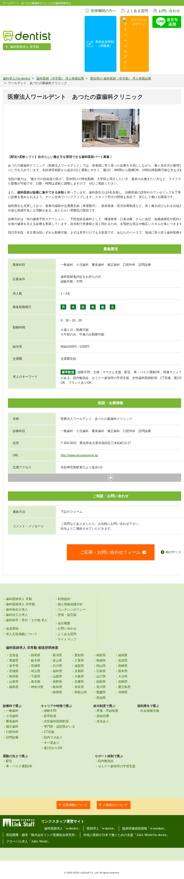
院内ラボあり (53, 737)
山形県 (13, 681)
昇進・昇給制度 (107, 710)
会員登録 (12, 628)
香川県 (101, 687)
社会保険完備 (149, 710)
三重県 (79, 660)
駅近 (9, 761)
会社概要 (64, 623)
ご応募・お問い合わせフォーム (110, 552)
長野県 (57, 681)
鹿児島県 (124, 687)
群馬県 (35, 655)
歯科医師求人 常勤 (19, 599)
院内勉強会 (106, 761)
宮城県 (13, 671)
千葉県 (35, 676)
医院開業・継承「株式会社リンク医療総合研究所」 (42, 835)
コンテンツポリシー (72, 609)
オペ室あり (51, 742)
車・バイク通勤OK (19, 766)
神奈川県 (37, 687)
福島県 (13, 687)
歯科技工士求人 (17, 615)
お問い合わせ (169, 11)
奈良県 (79, 687)
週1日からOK (53, 748)
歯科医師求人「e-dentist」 (62, 828)
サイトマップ (67, 639)
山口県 (101, 676)
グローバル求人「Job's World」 (28, 841)
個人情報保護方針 (70, 604)
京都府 (79, 671)
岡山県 (101, 666)
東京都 (35, 681)
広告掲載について (75, 805)
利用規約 (64, 599)
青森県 (13, 660)
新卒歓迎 (50, 716)
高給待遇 (103, 716)
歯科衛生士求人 (17, 609)
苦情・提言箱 (67, 615)
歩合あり (103, 721)
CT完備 (49, 732)
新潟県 (57, 655)
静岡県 (57, 692)
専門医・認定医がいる (59, 726)
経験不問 (50, 710)
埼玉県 (35, 671)
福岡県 (122, 655)
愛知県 (79, 655)
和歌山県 (81, 692)
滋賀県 (79, 666)
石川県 (57, 666)
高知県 (101, 697)
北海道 (13, 655)
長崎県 (122, 666)
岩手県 (13, 666)
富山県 (57, 660)
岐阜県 (57, 687)
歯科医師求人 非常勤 (24, 47)
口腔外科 (12, 732)
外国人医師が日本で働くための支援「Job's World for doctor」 (126, 835)
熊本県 (122, 671)
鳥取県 (101, 655)
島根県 (101, 660)
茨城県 (35, 666)
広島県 (101, 671)
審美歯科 (12, 721)
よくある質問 (137, 11)
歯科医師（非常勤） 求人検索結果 (60, 78)
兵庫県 (79, 681)
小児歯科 (12, 716)
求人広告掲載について (21, 634)
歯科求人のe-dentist (16, 78)
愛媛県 (101, 692)
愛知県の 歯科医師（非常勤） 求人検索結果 (120, 78)
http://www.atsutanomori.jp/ (79, 455)
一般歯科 (12, 710)
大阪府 (79, 676)
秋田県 (13, 676)
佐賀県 (122, 660)
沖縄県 (122, 692)
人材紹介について (115, 805)
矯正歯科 (12, 726)
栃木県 (35, 660)
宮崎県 (122, 681)
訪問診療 (12, 737)
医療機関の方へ (103, 11)
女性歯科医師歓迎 (56, 721)
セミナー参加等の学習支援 (116, 766)
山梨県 (57, 676)
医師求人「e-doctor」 (102, 828)
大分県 (122, 676)
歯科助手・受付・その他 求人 (26, 620)
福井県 (57, 671)
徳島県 (101, 681)
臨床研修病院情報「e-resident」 (144, 828)
